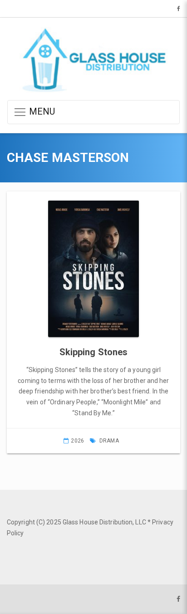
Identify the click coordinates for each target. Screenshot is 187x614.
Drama (109, 441)
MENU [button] (41, 111)
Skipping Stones (93, 352)
